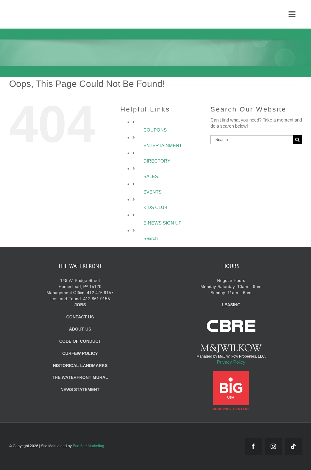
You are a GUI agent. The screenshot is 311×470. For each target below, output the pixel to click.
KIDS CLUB (155, 207)
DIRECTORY (156, 160)
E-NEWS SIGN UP (162, 222)
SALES (150, 176)
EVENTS (152, 191)
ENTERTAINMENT (162, 145)
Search (150, 238)
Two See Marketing (88, 446)
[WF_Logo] (54, 8)
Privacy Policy (231, 362)
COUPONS (155, 129)
